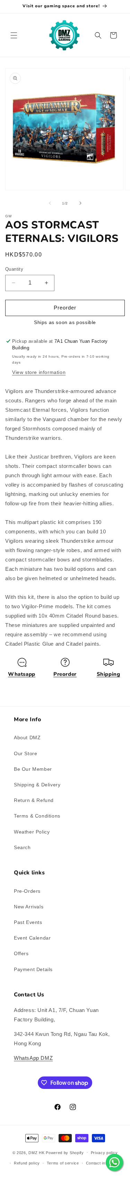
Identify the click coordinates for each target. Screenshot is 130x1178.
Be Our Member (33, 769)
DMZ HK (36, 1152)
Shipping (108, 674)
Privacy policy (104, 1153)
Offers (21, 953)
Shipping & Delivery (37, 784)
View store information (39, 372)
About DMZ (27, 737)
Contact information (104, 1163)
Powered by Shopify (65, 1152)
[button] (13, 35)
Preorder (65, 674)
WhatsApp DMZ (33, 1058)
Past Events (28, 922)
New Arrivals (28, 906)
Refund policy (27, 1163)
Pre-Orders (27, 891)
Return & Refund (34, 800)
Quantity (14, 269)
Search (22, 847)
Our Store (25, 753)
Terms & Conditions (37, 816)
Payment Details (33, 969)
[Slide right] (80, 203)
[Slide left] (50, 203)
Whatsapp (21, 674)
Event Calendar (32, 938)
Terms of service (63, 1163)
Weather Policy (32, 832)
